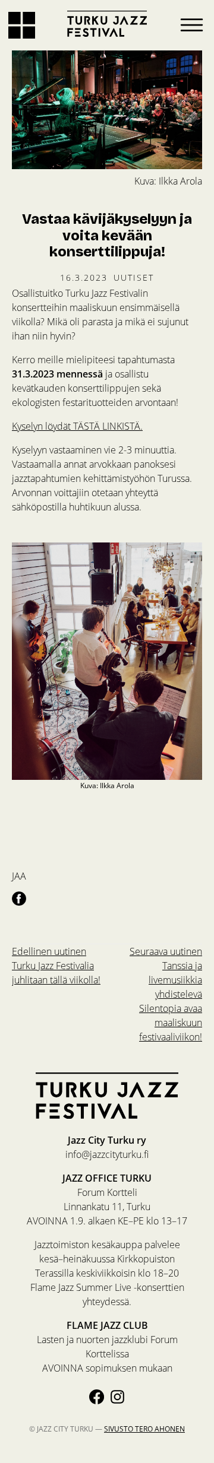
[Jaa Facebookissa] (19, 898)
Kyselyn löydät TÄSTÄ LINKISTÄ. (77, 426)
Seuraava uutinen (166, 994)
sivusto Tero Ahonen (144, 1429)
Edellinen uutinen (56, 965)
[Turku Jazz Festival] (107, 24)
